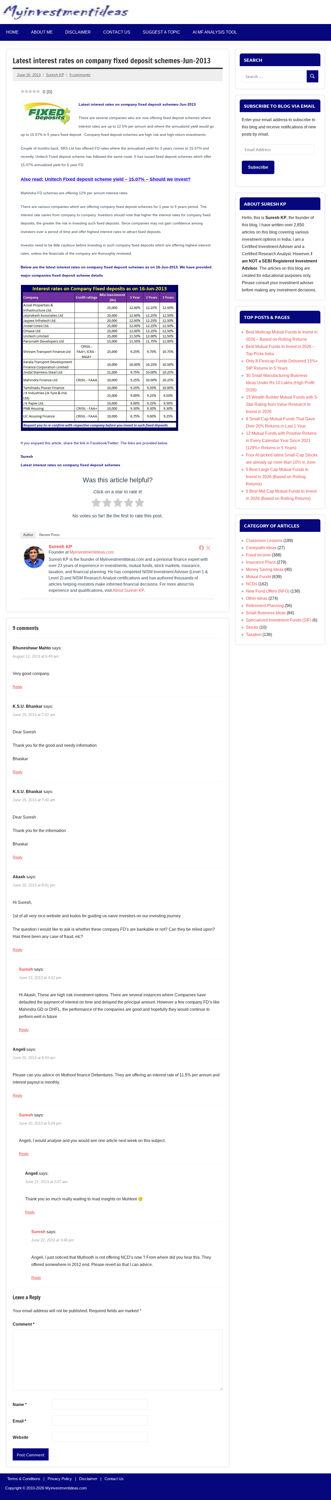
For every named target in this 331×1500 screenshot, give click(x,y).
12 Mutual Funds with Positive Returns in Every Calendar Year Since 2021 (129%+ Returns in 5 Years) (281, 440)
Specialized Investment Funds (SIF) (278, 620)
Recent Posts (49, 535)
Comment (23, 1324)
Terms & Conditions (23, 1478)
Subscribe (258, 167)
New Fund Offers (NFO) (267, 591)
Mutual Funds (258, 576)
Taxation (253, 634)
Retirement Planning (265, 605)
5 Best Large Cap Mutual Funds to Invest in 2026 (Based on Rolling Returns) (277, 476)
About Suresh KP (128, 590)
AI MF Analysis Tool (215, 32)
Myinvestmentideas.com (92, 552)
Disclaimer (78, 32)
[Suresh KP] (34, 566)
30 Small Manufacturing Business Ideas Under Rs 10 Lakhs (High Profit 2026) (280, 382)
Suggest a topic (161, 32)
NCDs (251, 584)
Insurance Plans (261, 562)
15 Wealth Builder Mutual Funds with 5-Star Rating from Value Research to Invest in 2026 (282, 404)
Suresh (26, 969)
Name (20, 1404)
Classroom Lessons (264, 540)
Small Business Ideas (266, 613)
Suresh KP (55, 75)
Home (12, 32)
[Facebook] (201, 548)
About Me (42, 32)
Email (19, 1421)
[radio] (96, 504)
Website (20, 1437)
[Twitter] (208, 548)
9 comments (80, 75)
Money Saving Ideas (264, 569)
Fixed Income (258, 555)
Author (28, 535)
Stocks (252, 627)
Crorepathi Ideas (261, 548)
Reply (17, 687)
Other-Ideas (256, 598)
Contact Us (114, 1478)
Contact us (116, 32)
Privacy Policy (60, 1478)
